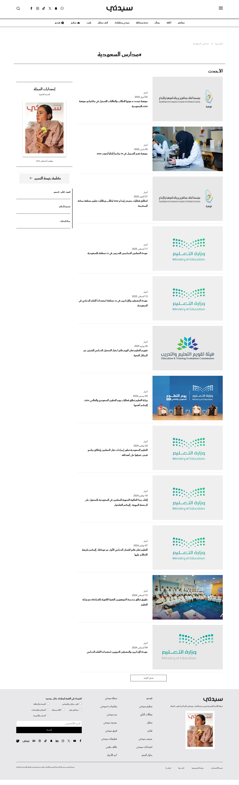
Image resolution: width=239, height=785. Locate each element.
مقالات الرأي (146, 714)
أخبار (146, 93)
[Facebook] (31, 8)
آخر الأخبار (112, 755)
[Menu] (221, 8)
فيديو (57, 23)
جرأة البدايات (65, 221)
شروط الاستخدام (217, 768)
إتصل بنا (168, 768)
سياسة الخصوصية (198, 768)
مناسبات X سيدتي (108, 706)
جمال (157, 23)
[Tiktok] (44, 8)
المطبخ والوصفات (38, 710)
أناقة (169, 23)
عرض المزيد (148, 678)
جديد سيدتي (110, 722)
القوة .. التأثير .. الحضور (61, 192)
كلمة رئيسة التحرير (47, 178)
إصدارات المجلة (44, 89)
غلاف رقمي (111, 747)
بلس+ (88, 23)
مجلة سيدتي (111, 698)
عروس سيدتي (145, 739)
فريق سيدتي (111, 730)
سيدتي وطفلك (121, 23)
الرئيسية (219, 44)
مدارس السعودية (201, 44)
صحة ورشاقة (142, 23)
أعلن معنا (181, 768)
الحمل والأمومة (39, 715)
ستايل (149, 722)
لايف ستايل (103, 23)
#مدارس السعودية (119, 54)
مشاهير (181, 23)
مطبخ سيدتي (145, 706)
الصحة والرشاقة (39, 704)
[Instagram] (37, 8)
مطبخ (73, 23)
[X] (50, 8)
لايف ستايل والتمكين (70, 704)
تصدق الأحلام (64, 206)
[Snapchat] (56, 8)
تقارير (149, 730)
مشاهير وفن (73, 710)
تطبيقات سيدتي (109, 739)
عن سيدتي (112, 714)
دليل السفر (146, 755)
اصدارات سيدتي (144, 747)
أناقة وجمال (56, 710)
